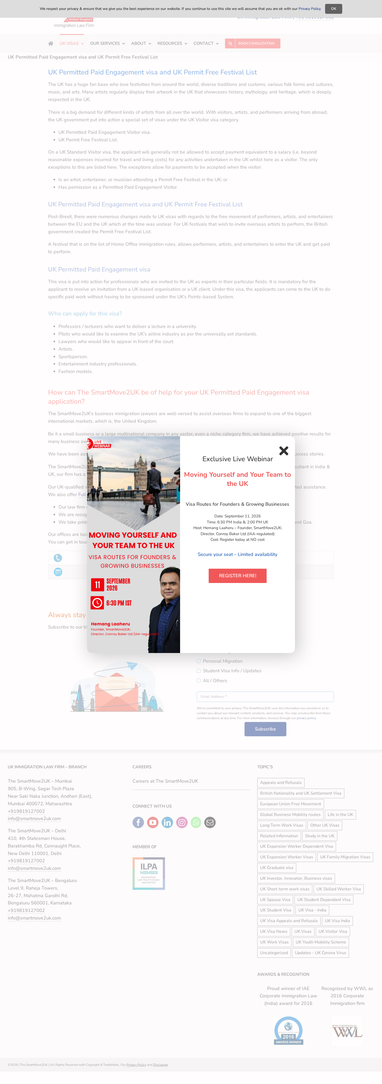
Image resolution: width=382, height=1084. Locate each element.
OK (333, 8)
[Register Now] (133, 544)
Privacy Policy (309, 8)
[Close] (284, 451)
